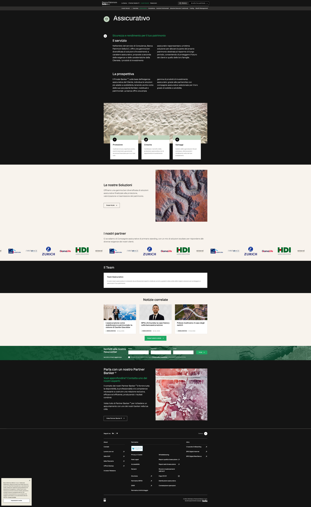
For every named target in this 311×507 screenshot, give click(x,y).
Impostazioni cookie (16, 500)
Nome (130, 348)
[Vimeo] (117, 434)
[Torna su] (205, 433)
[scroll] (105, 36)
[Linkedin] (113, 433)
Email (174, 348)
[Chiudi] (29, 480)
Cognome (153, 348)
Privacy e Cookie (12, 497)
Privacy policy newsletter (159, 357)
